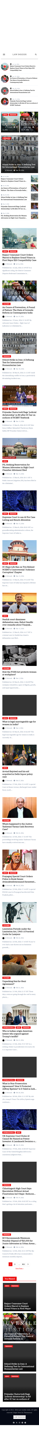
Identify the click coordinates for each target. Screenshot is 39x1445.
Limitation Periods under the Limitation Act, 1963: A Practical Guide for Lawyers (18, 931)
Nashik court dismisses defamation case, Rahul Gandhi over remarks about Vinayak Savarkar (17, 623)
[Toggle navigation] (4, 54)
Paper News (17, 1412)
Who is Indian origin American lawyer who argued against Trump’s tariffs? (17, 1034)
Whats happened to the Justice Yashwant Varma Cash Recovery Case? (18, 826)
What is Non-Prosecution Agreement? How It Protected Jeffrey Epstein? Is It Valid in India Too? (19, 1087)
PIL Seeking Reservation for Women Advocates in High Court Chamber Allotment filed (14, 218)
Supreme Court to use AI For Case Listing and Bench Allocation (18, 518)
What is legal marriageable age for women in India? (19, 723)
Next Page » (19, 1268)
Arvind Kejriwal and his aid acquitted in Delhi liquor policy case (17, 774)
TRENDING (13, 115)
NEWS (5, 115)
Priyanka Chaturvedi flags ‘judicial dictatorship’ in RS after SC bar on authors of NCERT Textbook (24, 103)
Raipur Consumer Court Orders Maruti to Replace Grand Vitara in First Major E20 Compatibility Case (22, 68)
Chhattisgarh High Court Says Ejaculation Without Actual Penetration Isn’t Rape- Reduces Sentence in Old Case (18, 1192)
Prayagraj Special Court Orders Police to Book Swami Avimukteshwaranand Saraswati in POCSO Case (18, 880)
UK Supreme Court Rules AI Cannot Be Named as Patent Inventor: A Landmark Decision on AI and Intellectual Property (19, 1140)
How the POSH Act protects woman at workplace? (19, 673)
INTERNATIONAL (8, 1027)
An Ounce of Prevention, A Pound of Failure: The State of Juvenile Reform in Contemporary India (23, 80)
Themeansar (28, 1412)
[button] (35, 153)
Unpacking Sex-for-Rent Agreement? (14, 982)
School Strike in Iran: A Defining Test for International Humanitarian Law (18, 362)
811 (23, 1264)
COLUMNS (25, 115)
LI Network (9, 127)
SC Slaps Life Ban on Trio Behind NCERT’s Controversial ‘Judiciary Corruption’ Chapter (18, 569)
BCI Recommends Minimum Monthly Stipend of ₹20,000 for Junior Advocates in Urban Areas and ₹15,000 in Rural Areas (18, 1242)
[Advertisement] (19, 33)
